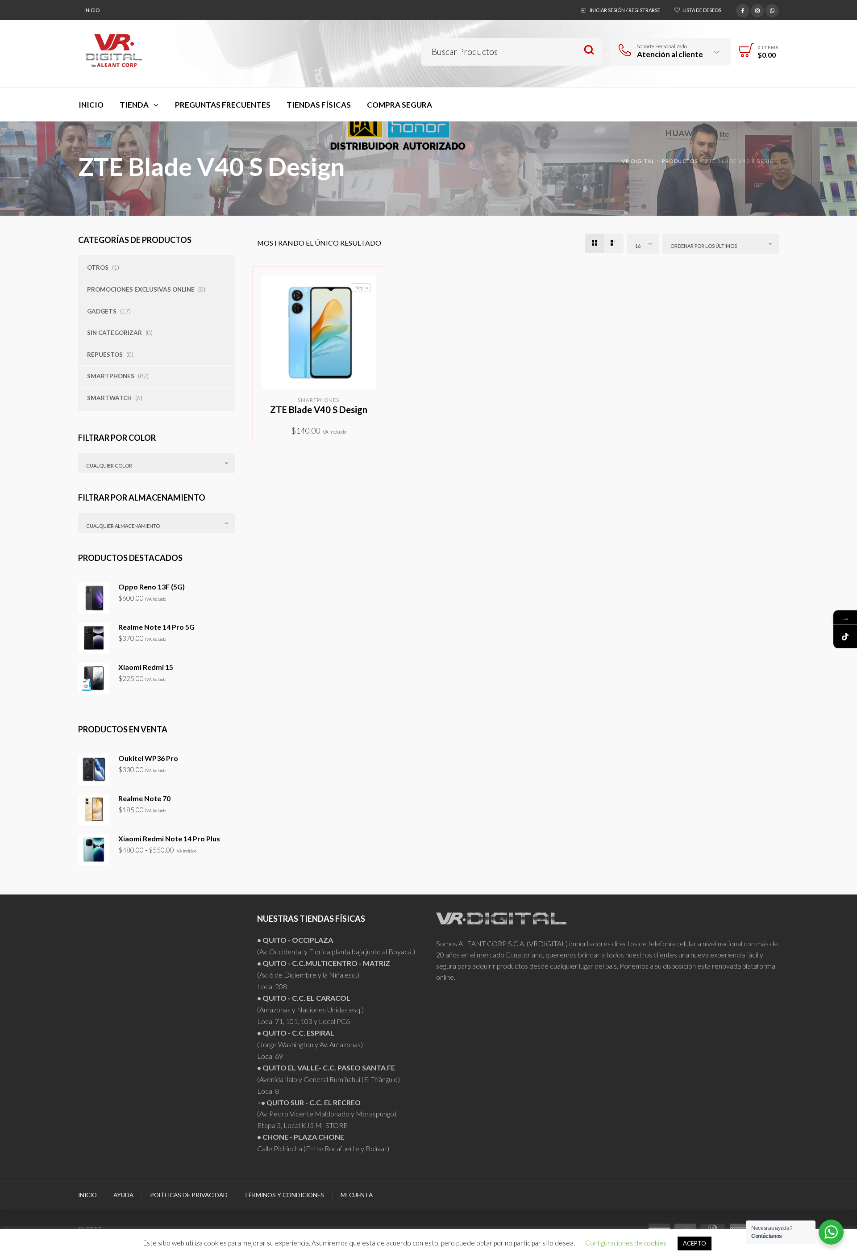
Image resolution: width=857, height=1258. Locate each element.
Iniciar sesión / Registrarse (625, 10)
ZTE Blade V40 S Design (318, 409)
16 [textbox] (638, 246)
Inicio (92, 10)
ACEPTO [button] (694, 1243)
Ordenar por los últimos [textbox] (703, 246)
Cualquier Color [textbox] (109, 465)
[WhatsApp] (772, 9)
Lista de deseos (701, 10)
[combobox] (156, 463)
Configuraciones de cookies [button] (625, 1243)
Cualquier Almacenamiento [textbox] (123, 526)
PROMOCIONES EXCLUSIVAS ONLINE (141, 289)
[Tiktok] (845, 636)
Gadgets (101, 311)
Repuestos (105, 354)
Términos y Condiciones (284, 1195)
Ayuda (123, 1195)
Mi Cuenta (357, 1195)
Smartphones (110, 376)
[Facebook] (742, 9)
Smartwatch (109, 397)
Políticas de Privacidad (189, 1195)
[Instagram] (757, 9)
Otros (97, 267)
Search (589, 50)
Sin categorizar (114, 332)
